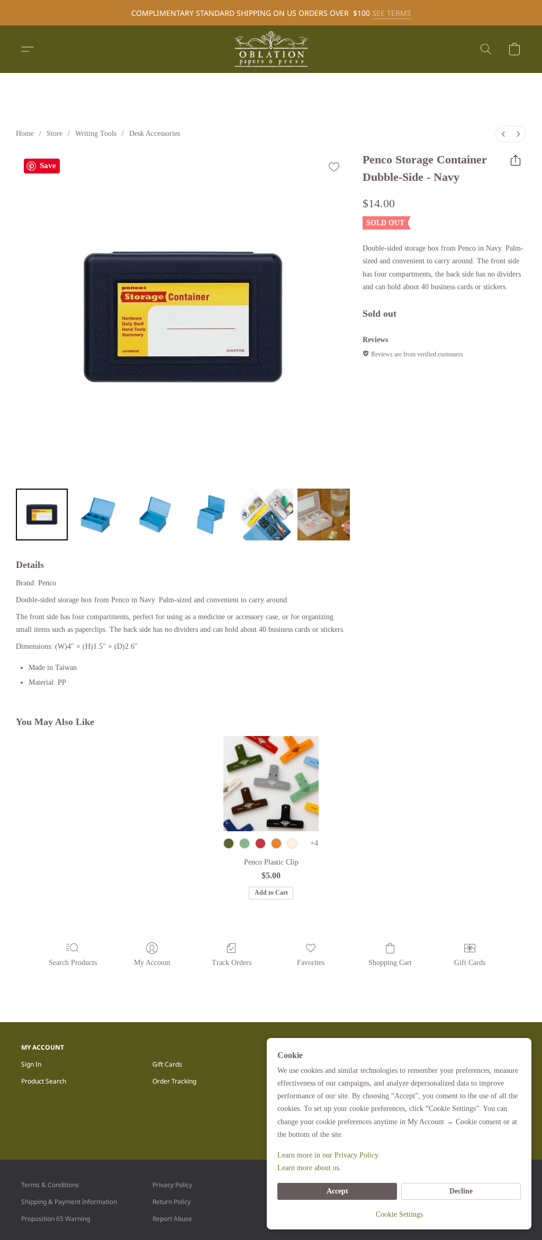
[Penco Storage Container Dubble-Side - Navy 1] (98, 514)
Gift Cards (469, 963)
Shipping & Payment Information (69, 1201)
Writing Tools (95, 133)
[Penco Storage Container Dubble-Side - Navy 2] (154, 514)
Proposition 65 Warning (55, 1218)
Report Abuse (172, 1218)
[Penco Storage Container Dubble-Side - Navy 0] (42, 514)
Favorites (310, 963)
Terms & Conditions (50, 1184)
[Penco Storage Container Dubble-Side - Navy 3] (211, 514)
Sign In (31, 1064)
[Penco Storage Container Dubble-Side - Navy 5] (323, 514)
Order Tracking (174, 1081)
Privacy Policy (172, 1184)
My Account (152, 963)
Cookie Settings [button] (399, 1214)
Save (48, 165)
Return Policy (171, 1201)
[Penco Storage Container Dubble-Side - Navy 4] (267, 514)
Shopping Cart (390, 963)
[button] (271, 49)
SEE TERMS (391, 13)
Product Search (43, 1081)
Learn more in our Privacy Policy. (328, 1155)
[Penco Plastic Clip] (271, 783)
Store (54, 133)
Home (25, 133)
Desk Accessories (154, 133)
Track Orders (231, 963)
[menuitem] (503, 134)
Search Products (73, 963)
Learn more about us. (309, 1168)
